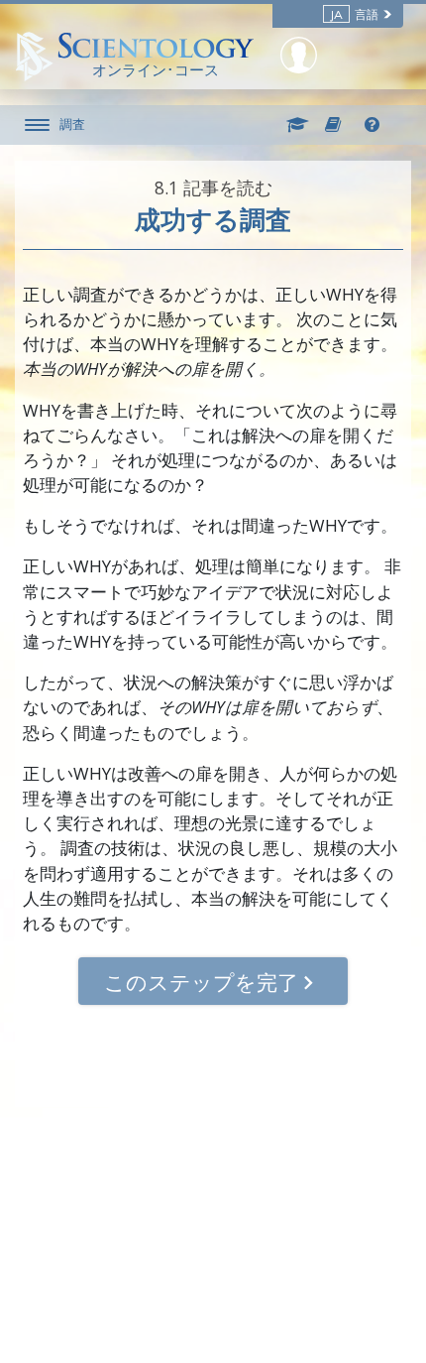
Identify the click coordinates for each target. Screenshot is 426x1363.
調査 (72, 124)
